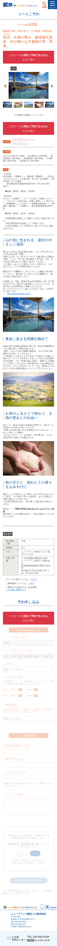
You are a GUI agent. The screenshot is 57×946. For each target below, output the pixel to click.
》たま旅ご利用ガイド (16, 589)
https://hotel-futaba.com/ (19, 293)
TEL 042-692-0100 (38, 936)
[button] (6, 86)
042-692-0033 (20, 922)
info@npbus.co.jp (24, 927)
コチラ (33, 579)
